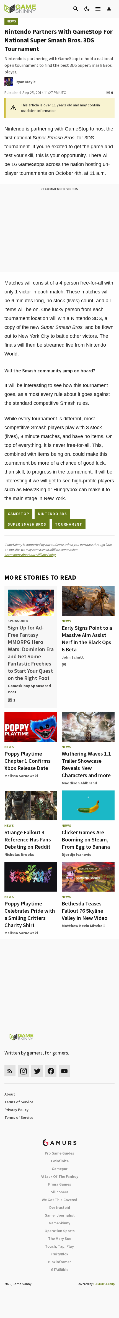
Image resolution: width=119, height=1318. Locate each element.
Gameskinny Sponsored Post (29, 688)
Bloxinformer (59, 1261)
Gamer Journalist (60, 1215)
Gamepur (60, 1168)
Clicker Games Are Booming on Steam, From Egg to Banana (86, 839)
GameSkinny (59, 1222)
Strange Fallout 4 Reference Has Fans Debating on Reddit (27, 839)
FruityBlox (59, 1254)
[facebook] (50, 1071)
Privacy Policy (16, 1109)
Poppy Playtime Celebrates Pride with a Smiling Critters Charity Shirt (29, 914)
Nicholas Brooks (19, 854)
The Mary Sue (59, 1238)
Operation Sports (60, 1230)
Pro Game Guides (59, 1153)
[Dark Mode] (86, 8)
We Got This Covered (59, 1199)
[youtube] (64, 1071)
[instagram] (23, 1071)
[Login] (109, 8)
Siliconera (59, 1191)
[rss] (9, 1071)
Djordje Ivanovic (76, 854)
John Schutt (73, 657)
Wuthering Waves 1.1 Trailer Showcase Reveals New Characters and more (86, 764)
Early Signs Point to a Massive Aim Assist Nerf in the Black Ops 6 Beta (87, 638)
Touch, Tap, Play (59, 1246)
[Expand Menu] (98, 8)
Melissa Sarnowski (21, 775)
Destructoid (59, 1207)
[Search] (75, 8)
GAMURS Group (104, 1284)
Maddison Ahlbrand (79, 782)
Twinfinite (59, 1160)
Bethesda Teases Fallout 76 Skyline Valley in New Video (84, 910)
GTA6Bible (59, 1269)
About (9, 1094)
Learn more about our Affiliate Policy (30, 554)
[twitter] (37, 1071)
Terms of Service (18, 1101)
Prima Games (59, 1184)
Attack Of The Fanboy (59, 1176)
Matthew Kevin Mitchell (83, 925)
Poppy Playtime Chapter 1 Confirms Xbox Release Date (27, 760)
